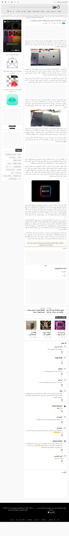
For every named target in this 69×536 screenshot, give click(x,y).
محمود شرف (58, 23)
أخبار (63, 23)
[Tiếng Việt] (28, 17)
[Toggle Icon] (8, 11)
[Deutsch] (43, 16)
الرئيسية (59, 11)
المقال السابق (49, 308)
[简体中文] (63, 16)
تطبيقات (9, 163)
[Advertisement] (45, 32)
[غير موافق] (61, 385)
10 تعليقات (43, 23)
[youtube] (6, 2)
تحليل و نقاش (17, 163)
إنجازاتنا (42, 11)
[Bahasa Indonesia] (32, 16)
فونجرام (19, 169)
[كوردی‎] (17, 16)
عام (7, 166)
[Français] (47, 16)
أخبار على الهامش (11, 154)
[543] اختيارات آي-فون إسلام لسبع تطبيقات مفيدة (36, 311)
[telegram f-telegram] (12, 2)
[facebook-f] (18, 2)
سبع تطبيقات (17, 167)
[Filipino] (50, 16)
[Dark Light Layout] (10, 11)
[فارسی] (13, 16)
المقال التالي (42, 308)
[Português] (7, 16)
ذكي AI (63, 330)
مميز (20, 179)
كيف (12, 173)
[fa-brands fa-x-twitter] (15, 2)
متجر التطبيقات (17, 176)
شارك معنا (24, 11)
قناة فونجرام (18, 173)
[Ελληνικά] (40, 16)
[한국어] (20, 16)
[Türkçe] (38, 17)
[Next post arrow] (25, 310)
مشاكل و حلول (7, 176)
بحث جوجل (53, 11)
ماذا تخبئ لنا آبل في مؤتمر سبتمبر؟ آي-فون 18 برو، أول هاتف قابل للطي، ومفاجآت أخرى (60, 334)
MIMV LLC (6, 508)
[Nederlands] (58, 16)
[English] (54, 16)
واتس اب (48, 11)
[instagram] (9, 2)
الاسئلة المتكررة (35, 11)
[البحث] (13, 11)
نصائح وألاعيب (13, 179)
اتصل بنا (18, 11)
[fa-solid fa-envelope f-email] (3, 2)
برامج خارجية (12, 157)
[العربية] (66, 16)
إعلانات (19, 157)
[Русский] (3, 16)
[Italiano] (27, 16)
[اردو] (31, 17)
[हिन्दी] (36, 16)
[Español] (41, 17)
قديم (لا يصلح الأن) (10, 169)
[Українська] (34, 17)
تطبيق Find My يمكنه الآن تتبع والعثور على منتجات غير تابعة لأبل (55, 311)
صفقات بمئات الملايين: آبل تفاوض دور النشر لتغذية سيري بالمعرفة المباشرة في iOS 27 (46, 334)
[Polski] (10, 16)
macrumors (45, 265)
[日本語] (23, 16)
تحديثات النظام (17, 160)
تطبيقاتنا (29, 11)
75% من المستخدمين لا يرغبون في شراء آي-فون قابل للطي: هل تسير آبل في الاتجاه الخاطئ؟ (31, 334)
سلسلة (11, 166)
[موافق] (61, 373)
